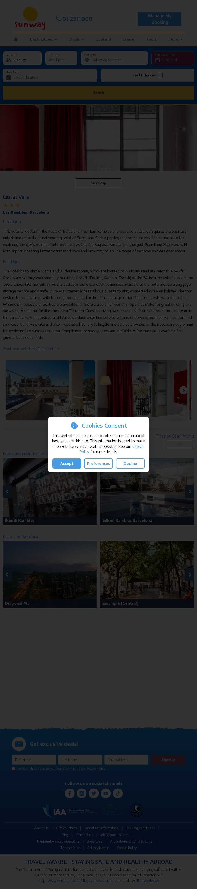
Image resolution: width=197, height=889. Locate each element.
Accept (66, 463)
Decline (130, 463)
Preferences (98, 463)
